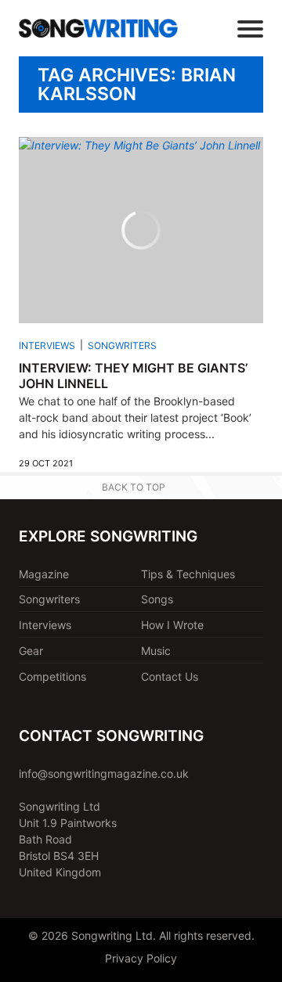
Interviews (47, 345)
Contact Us (169, 676)
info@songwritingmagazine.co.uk (104, 773)
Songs (157, 599)
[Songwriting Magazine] (98, 28)
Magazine (44, 574)
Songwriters (122, 345)
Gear (31, 650)
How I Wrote (172, 624)
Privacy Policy (141, 958)
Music (156, 650)
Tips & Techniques (188, 574)
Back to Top (133, 487)
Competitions (52, 676)
